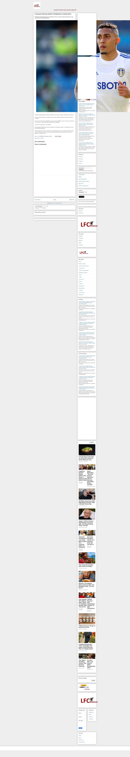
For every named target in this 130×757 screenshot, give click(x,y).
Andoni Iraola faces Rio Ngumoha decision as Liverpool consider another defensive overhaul (87, 115)
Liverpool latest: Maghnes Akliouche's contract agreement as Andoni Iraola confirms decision (87, 334)
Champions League (83, 272)
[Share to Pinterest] (60, 136)
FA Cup (80, 281)
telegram (80, 240)
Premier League (82, 263)
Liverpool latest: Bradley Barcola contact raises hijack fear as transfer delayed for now (86, 144)
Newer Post (37, 199)
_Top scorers (81, 268)
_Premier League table (83, 270)
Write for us (81, 294)
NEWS (80, 176)
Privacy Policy (82, 742)
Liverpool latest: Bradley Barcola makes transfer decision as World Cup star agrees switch (87, 313)
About (80, 737)
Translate (44, 207)
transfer (38, 138)
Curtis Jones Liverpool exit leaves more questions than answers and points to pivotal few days (86, 133)
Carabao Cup (81, 288)
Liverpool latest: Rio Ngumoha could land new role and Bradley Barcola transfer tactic (86, 104)
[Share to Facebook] (59, 136)
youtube (80, 163)
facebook (81, 156)
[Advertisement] (54, 186)
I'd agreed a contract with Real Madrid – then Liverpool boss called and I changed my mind (87, 323)
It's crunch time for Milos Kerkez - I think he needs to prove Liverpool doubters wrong (86, 124)
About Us (81, 210)
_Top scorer (81, 279)
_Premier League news (84, 265)
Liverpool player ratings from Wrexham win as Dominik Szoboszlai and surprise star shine (87, 302)
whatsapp (81, 158)
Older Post (71, 199)
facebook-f (91, 712)
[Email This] (55, 136)
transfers (42, 138)
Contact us (81, 213)
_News (80, 274)
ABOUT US (81, 183)
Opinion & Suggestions (83, 185)
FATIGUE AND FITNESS (84, 181)
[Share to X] (58, 136)
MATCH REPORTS (83, 179)
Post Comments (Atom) (57, 203)
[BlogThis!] (56, 136)
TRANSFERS (81, 174)
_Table (80, 277)
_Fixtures (81, 283)
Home (54, 199)
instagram (81, 161)
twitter (80, 242)
